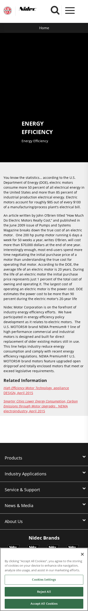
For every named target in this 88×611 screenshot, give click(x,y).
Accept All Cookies (44, 603)
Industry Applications (25, 474)
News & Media (19, 505)
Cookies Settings (44, 579)
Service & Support (22, 489)
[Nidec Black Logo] (36, 9)
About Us (14, 521)
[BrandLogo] (8, 11)
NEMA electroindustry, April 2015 (41, 406)
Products (13, 458)
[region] (44, 579)
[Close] (82, 554)
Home (44, 27)
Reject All (44, 592)
